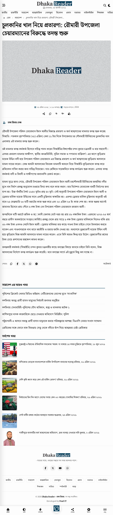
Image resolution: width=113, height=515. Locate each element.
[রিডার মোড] (69, 113)
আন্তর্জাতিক (37, 13)
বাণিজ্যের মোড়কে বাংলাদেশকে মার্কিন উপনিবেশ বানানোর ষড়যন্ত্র (46, 362)
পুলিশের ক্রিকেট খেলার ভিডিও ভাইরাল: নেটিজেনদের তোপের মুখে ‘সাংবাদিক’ (39, 294)
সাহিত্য (51, 486)
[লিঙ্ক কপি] (11, 263)
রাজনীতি (14, 13)
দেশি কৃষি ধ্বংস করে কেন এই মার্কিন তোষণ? (37, 380)
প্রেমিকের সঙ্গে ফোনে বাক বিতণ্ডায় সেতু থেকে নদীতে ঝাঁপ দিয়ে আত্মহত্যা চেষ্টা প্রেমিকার (44, 328)
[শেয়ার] (43, 113)
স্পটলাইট (63, 486)
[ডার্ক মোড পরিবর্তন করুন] (109, 5)
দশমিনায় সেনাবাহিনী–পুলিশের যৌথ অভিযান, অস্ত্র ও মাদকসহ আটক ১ (35, 307)
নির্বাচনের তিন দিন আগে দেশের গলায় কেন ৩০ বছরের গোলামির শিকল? (49, 397)
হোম (8, 18)
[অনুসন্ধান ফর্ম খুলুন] (104, 5)
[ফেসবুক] (45, 468)
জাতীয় (4, 13)
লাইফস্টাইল (89, 13)
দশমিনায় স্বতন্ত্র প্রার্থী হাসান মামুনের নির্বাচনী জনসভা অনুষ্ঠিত (30, 300)
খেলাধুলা (49, 13)
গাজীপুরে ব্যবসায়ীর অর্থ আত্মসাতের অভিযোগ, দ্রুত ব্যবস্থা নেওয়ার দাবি (49, 433)
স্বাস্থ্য (74, 486)
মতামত (77, 13)
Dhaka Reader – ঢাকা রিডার (53, 496)
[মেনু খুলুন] (3, 5)
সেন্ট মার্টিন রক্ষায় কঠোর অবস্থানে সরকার (36, 415)
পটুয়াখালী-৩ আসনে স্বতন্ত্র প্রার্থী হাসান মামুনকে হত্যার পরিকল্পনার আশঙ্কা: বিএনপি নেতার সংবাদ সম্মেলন (51, 321)
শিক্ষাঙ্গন (100, 13)
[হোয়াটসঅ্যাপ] (67, 468)
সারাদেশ (25, 13)
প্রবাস (68, 13)
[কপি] (50, 113)
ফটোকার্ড (107, 264)
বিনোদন (59, 13)
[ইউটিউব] (60, 468)
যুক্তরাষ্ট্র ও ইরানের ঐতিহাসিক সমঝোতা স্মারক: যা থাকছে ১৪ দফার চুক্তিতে (50, 344)
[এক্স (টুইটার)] (53, 468)
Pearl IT (63, 501)
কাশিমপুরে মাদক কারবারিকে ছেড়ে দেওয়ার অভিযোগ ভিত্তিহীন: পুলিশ (35, 314)
